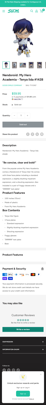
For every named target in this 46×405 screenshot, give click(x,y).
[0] (41, 11)
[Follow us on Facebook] (4, 370)
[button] (28, 98)
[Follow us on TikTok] (18, 370)
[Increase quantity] (27, 115)
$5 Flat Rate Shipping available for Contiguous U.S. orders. (23, 3)
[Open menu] (3, 11)
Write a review (23, 329)
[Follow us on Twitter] (9, 370)
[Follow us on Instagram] (13, 370)
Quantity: (6, 115)
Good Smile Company (12, 85)
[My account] (36, 11)
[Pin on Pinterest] (32, 134)
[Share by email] (42, 134)
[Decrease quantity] (14, 115)
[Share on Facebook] (28, 134)
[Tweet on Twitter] (37, 134)
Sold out (23, 124)
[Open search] (31, 11)
